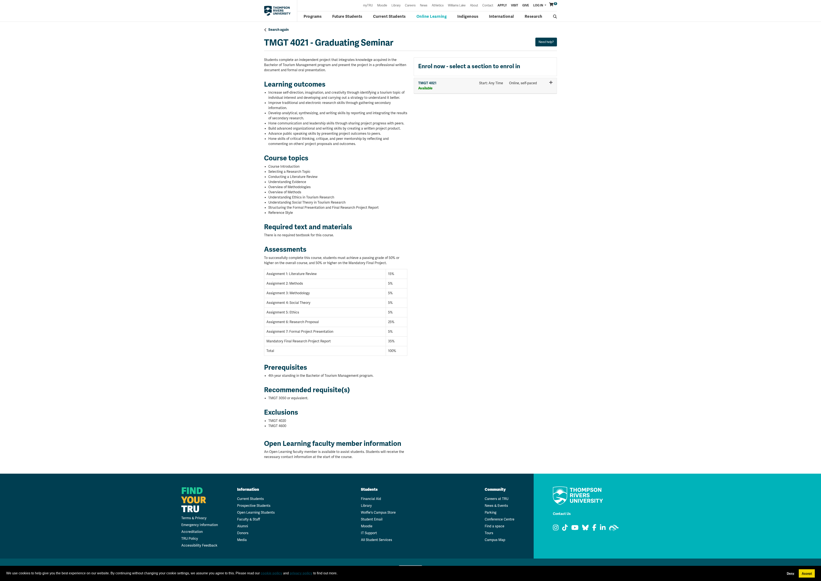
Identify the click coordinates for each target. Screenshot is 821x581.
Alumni (242, 526)
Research (533, 16)
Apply (502, 5)
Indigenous (467, 16)
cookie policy (271, 573)
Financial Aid (371, 499)
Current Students (389, 16)
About (474, 5)
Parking (490, 512)
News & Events (496, 505)
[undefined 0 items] (551, 4)
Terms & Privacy (194, 518)
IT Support (369, 533)
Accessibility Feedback (199, 545)
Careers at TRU (496, 499)
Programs (313, 16)
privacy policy (301, 573)
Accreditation (192, 531)
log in (538, 5)
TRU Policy (189, 538)
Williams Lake (457, 5)
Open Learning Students (256, 512)
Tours (489, 533)
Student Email (371, 519)
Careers (410, 5)
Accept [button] (807, 573)
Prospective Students (253, 505)
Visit (514, 5)
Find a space (494, 526)
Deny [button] (790, 573)
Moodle (382, 5)
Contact (487, 5)
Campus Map (495, 540)
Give (525, 5)
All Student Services (376, 540)
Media (242, 540)
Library (396, 5)
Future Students (347, 16)
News (423, 5)
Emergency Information (199, 525)
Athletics (438, 5)
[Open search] (555, 16)
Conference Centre (499, 519)
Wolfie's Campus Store (378, 512)
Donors (242, 533)
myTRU (368, 5)
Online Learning (431, 16)
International (501, 16)
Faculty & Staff (248, 519)
